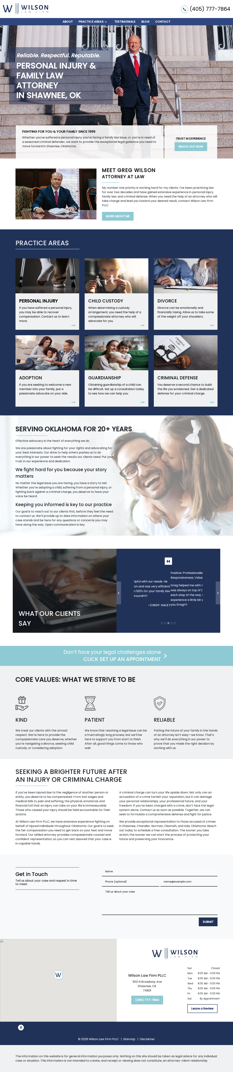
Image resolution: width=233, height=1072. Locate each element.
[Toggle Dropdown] (107, 21)
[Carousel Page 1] (162, 623)
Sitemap (129, 1039)
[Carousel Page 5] (175, 623)
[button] (58, 975)
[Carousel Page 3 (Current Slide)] (168, 623)
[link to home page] (25, 9)
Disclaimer (147, 1039)
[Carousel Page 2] (165, 623)
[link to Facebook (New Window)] (21, 1027)
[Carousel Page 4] (172, 623)
